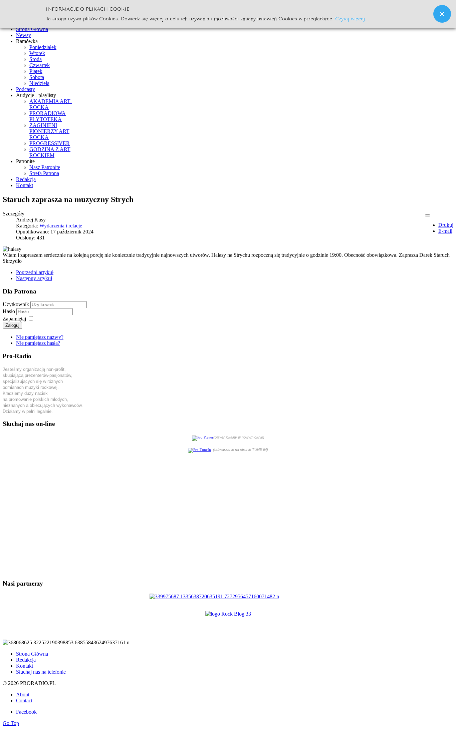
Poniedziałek (42, 47)
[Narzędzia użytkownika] (427, 215)
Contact (24, 700)
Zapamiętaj (14, 318)
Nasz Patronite (44, 167)
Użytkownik (16, 304)
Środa (35, 59)
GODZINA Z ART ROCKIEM (49, 152)
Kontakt (24, 666)
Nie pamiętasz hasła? (38, 343)
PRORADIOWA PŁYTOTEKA (47, 116)
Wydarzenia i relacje (60, 225)
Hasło (9, 311)
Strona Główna (32, 654)
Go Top (11, 723)
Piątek (35, 71)
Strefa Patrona (44, 173)
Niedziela (39, 83)
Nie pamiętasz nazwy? (39, 337)
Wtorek (37, 53)
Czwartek (39, 65)
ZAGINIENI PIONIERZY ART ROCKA (49, 131)
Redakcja (26, 660)
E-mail (445, 231)
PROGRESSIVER (49, 143)
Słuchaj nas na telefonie (41, 672)
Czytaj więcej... (352, 18)
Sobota (36, 77)
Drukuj (445, 225)
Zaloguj (12, 325)
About (22, 694)
